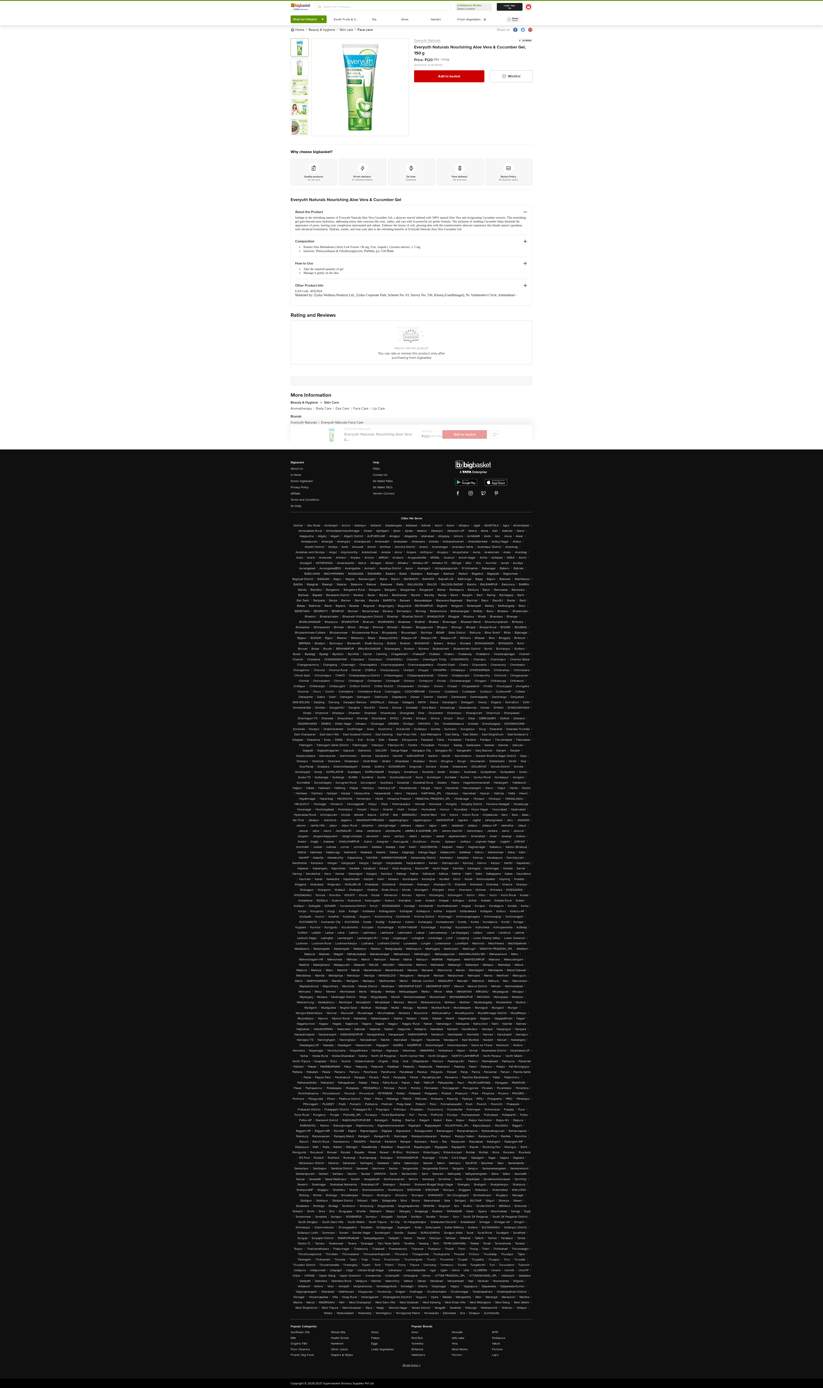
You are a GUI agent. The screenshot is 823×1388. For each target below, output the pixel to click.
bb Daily (296, 506)
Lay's (495, 1355)
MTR (495, 1332)
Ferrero (457, 1355)
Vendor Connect (384, 493)
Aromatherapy (302, 408)
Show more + (411, 1365)
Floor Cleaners (300, 1349)
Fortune (497, 1349)
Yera (455, 1343)
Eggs (374, 1343)
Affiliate (295, 493)
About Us (297, 468)
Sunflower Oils (300, 1332)
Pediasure (498, 1338)
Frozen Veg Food (302, 1355)
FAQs (376, 468)
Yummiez (418, 1343)
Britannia (417, 1349)
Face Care (362, 408)
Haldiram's (418, 1355)
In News (296, 475)
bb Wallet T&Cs (383, 487)
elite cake (458, 1338)
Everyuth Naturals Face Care (342, 422)
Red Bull (417, 1338)
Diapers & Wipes (342, 1355)
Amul (415, 1332)
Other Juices (339, 1349)
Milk (293, 1338)
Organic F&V (299, 1343)
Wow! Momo (460, 1349)
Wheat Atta (338, 1332)
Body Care (325, 408)
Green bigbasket (302, 481)
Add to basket (449, 76)
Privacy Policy (300, 487)
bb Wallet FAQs (383, 481)
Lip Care (378, 408)
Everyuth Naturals (427, 40)
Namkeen (337, 1343)
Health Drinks (340, 1338)
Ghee (374, 1332)
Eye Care (343, 408)
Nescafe (457, 1332)
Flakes (375, 1338)
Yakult (496, 1343)
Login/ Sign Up (509, 6)
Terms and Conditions (305, 500)
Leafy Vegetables (382, 1349)
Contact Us (380, 475)
